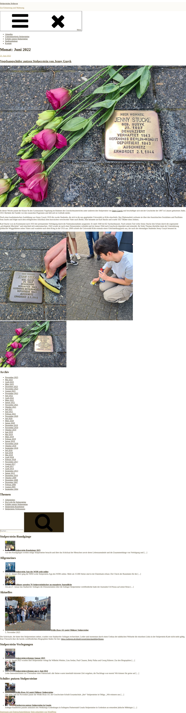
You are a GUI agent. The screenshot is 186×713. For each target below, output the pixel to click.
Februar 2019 (10, 439)
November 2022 (11, 393)
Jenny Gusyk (117, 211)
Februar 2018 (10, 459)
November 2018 (11, 443)
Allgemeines (10, 500)
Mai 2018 (9, 455)
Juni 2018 (9, 453)
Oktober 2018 (10, 446)
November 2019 (11, 428)
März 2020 (9, 421)
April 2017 (9, 466)
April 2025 (9, 382)
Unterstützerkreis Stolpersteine (17, 36)
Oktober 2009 (10, 478)
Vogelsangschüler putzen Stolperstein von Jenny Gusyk (35, 61)
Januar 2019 (10, 441)
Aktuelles (9, 34)
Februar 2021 (10, 414)
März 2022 (9, 400)
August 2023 (10, 391)
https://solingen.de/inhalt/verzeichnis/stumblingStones (82, 639)
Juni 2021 (9, 412)
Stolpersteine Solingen (9, 3)
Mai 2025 (9, 380)
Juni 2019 (9, 432)
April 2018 (9, 457)
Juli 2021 (8, 409)
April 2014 (9, 469)
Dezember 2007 (11, 482)
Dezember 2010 (11, 475)
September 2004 (11, 489)
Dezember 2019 (11, 425)
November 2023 (11, 389)
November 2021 (11, 405)
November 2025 (11, 377)
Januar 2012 (10, 473)
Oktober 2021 (10, 407)
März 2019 (9, 437)
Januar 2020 (10, 423)
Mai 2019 (9, 434)
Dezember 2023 (11, 386)
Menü (79, 30)
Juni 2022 (9, 396)
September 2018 (11, 448)
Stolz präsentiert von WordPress (43, 712)
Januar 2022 (10, 402)
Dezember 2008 (11, 480)
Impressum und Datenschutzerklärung (15, 712)
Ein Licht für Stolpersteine (15, 502)
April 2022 (9, 398)
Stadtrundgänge (11, 41)
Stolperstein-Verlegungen (15, 509)
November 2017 (11, 462)
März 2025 (9, 384)
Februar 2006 (10, 485)
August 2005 (10, 487)
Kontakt (8, 43)
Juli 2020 (8, 418)
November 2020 (11, 416)
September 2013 (11, 471)
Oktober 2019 (10, 430)
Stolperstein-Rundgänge (14, 507)
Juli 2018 (8, 450)
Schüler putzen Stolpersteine (16, 39)
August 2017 (10, 464)
